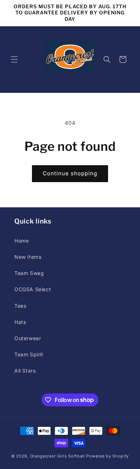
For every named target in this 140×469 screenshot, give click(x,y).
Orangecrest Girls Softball (57, 456)
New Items (27, 257)
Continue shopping (70, 173)
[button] (14, 59)
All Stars (25, 370)
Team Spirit (28, 354)
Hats (20, 322)
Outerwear (27, 338)
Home (21, 241)
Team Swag (29, 273)
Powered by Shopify (107, 456)
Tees (20, 306)
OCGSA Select (32, 289)
